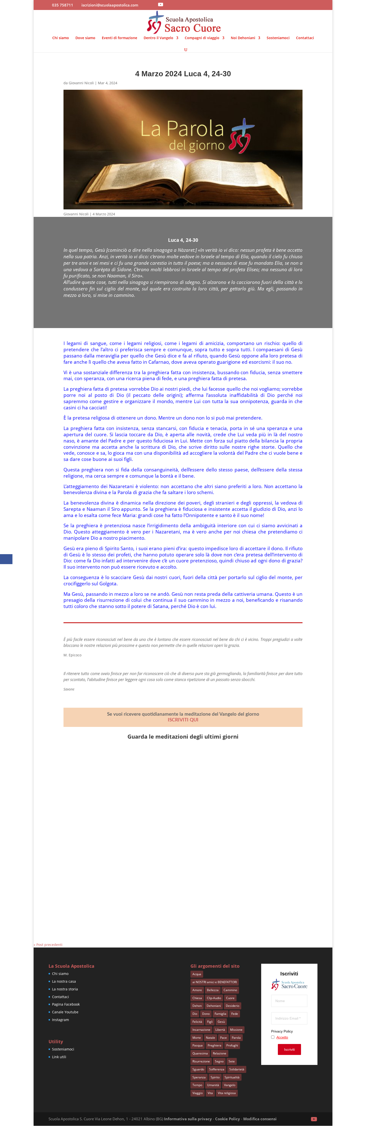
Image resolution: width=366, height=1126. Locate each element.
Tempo (197, 1085)
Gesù (221, 1022)
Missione (236, 1030)
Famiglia (220, 1014)
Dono (206, 1014)
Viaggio (197, 1093)
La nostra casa (64, 981)
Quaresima (200, 1053)
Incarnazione (201, 1030)
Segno (219, 1061)
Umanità (213, 1085)
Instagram (60, 1019)
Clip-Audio (214, 998)
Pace (223, 1038)
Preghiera (214, 1045)
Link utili (59, 1056)
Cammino (230, 990)
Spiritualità (232, 1077)
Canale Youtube (65, 1012)
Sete (232, 1061)
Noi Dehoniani (243, 38)
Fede (234, 1014)
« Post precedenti (48, 944)
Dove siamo (85, 38)
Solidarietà (236, 1069)
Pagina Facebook (66, 1004)
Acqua (196, 974)
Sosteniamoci (278, 38)
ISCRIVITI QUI (183, 720)
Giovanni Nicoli (81, 83)
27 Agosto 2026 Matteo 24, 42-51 (104, 819)
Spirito (215, 1077)
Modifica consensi (260, 1118)
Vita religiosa (227, 1093)
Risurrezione (201, 1061)
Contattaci (305, 38)
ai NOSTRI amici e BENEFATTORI (214, 982)
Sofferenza (216, 1069)
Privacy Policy (282, 1031)
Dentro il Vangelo (158, 38)
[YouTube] (160, 4)
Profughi (232, 1045)
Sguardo (198, 1069)
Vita (210, 1093)
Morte (196, 1038)
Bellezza (213, 990)
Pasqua (197, 1045)
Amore (197, 990)
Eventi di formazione (119, 38)
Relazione (219, 1053)
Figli (210, 1022)
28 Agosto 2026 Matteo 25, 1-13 (103, 764)
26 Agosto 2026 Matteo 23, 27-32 (104, 874)
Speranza (199, 1077)
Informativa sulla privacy (188, 1118)
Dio (194, 1014)
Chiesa (197, 998)
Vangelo (229, 1085)
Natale (210, 1038)
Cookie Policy (227, 1118)
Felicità (197, 1022)
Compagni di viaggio (202, 38)
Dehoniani (214, 1006)
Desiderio (232, 1006)
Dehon (197, 1006)
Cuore (230, 998)
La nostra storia (65, 989)
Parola (236, 1038)
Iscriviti (289, 1049)
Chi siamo (60, 38)
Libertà (220, 1030)
